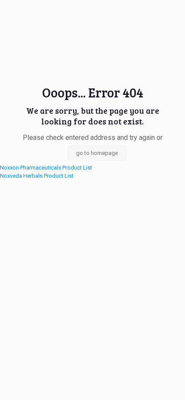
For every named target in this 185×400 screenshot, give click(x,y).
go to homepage (97, 153)
